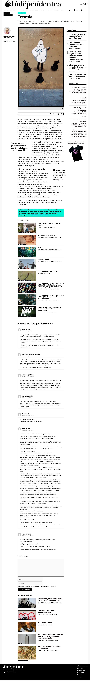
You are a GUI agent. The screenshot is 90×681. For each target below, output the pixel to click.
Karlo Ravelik (77, 89)
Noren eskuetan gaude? (47, 235)
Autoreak (10, 10)
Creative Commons (83, 666)
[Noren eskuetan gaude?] (27, 240)
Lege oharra (80, 668)
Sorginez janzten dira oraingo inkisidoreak (49, 647)
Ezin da (40, 247)
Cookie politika (80, 672)
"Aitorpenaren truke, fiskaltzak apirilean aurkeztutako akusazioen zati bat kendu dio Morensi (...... (78, 134)
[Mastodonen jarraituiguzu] (74, 10)
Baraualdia (64, 10)
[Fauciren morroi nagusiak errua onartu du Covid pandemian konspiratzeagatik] (27, 639)
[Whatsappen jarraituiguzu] (81, 10)
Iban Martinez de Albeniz (43, 614)
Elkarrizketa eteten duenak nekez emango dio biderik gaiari (77, 67)
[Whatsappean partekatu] (63, 114)
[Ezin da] (27, 252)
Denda (58, 10)
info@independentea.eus (10, 672)
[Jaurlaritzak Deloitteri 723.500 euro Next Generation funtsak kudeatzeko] (27, 311)
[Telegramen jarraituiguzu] (77, 10)
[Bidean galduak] (27, 264)
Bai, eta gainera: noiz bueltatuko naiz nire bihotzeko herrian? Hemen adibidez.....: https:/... (77, 92)
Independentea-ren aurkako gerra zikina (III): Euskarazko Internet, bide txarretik (51, 297)
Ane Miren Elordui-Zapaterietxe (45, 289)
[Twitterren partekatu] (53, 114)
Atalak (16, 10)
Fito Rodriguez (41, 624)
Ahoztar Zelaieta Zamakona (44, 312)
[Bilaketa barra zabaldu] (86, 10)
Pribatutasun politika (81, 670)
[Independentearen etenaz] (27, 276)
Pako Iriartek (83, 121)
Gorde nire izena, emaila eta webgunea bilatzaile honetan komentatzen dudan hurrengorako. (38, 586)
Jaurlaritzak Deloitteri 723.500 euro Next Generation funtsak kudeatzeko (49, 309)
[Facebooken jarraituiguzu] (79, 10)
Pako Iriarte (72, 71)
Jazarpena (6, 13)
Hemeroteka (27, 10)
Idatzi (48, 10)
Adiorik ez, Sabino (45, 623)
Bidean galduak (44, 259)
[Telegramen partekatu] (60, 114)
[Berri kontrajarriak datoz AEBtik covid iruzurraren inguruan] (27, 603)
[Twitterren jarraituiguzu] (72, 10)
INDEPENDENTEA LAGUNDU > (41, 215)
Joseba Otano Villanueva (75, 48)
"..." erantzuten (83, 97)
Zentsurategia (8, 15)
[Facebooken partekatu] (56, 114)
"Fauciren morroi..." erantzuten (79, 107)
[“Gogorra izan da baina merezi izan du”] (27, 228)
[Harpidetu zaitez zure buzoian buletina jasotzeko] (70, 10)
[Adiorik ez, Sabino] (27, 627)
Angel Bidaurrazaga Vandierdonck (46, 237)
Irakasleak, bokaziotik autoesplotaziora (46, 611)
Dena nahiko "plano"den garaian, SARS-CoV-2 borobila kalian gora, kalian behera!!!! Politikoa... (78, 125)
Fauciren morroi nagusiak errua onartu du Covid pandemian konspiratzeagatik (50, 636)
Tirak (22, 10)
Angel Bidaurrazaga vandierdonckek (81, 109)
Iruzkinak (35, 10)
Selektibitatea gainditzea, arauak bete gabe (76, 44)
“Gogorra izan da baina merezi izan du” (49, 224)
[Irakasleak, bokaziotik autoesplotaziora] (27, 615)
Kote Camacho (41, 273)
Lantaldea (42, 10)
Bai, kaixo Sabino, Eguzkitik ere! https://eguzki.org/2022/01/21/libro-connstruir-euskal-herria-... (78, 102)
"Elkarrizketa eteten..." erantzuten (79, 87)
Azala (4, 10)
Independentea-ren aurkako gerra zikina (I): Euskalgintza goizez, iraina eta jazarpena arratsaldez (51, 285)
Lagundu (52, 10)
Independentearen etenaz (48, 271)
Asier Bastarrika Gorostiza (44, 640)
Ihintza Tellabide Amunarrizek (78, 131)
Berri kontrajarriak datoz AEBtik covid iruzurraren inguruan (50, 599)
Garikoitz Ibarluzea (42, 227)
